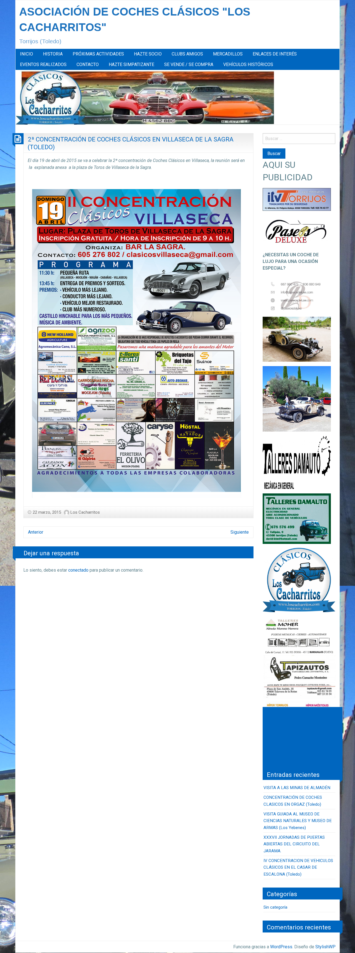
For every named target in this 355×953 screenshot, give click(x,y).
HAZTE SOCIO (148, 54)
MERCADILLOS (228, 54)
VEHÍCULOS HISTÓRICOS (248, 64)
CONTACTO (88, 64)
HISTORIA (53, 54)
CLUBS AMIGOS (187, 54)
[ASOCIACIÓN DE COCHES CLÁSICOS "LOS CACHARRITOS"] (145, 97)
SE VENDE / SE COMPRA (188, 64)
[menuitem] (26, 54)
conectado (78, 570)
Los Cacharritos (85, 512)
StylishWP (325, 946)
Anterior (35, 532)
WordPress (281, 946)
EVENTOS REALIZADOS (43, 64)
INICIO (26, 54)
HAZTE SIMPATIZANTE (131, 64)
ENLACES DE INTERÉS (275, 54)
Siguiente (239, 532)
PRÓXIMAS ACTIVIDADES (98, 54)
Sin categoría (275, 907)
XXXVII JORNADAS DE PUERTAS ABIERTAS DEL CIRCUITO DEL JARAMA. (294, 844)
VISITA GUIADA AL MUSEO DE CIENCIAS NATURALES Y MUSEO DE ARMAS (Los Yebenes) (297, 821)
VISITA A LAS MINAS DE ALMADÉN (296, 787)
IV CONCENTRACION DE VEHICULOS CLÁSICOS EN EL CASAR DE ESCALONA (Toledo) (298, 867)
